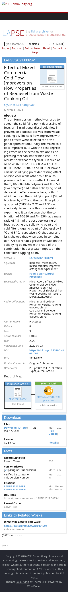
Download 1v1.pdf (15, 427)
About (46, 48)
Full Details (53, 432)
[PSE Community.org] (5, 16)
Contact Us (59, 48)
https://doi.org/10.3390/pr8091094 (46, 352)
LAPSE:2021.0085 (14, 486)
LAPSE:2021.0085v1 (41, 258)
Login (5, 48)
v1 (6, 470)
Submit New (32, 48)
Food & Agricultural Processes (41, 275)
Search (58, 44)
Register (17, 48)
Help (35, 52)
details (54, 442)
